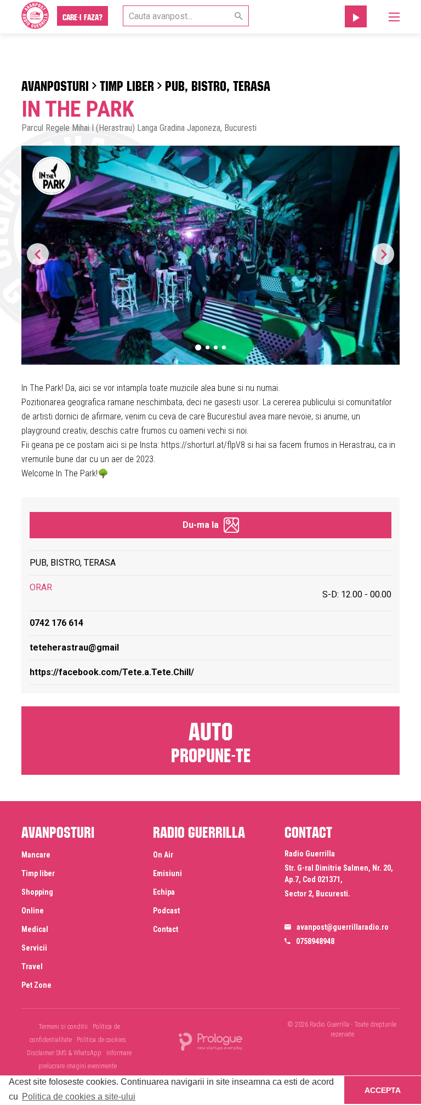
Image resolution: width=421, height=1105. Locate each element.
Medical (34, 929)
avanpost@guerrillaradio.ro (343, 927)
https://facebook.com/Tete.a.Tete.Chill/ (112, 672)
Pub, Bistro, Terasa (217, 84)
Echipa (164, 892)
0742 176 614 (56, 623)
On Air (163, 854)
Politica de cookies (101, 1040)
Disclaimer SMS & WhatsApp (64, 1053)
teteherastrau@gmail (74, 647)
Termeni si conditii (63, 1027)
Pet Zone (36, 985)
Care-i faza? (82, 16)
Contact (165, 929)
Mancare (35, 854)
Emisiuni (167, 873)
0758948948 (315, 941)
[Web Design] (210, 1041)
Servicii (34, 947)
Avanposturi (55, 84)
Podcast (166, 910)
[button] (383, 254)
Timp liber (127, 84)
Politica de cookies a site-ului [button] (78, 1096)
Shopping (37, 892)
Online (32, 910)
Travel (32, 966)
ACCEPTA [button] (383, 1090)
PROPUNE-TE (211, 740)
